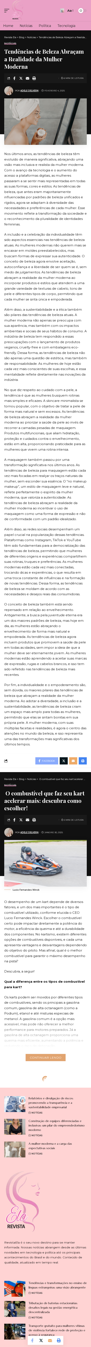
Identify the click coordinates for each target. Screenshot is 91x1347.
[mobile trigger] (7, 10)
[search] (62, 10)
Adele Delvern (29, 90)
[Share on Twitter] (21, 78)
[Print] (34, 78)
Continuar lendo (45, 1057)
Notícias (10, 43)
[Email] (27, 78)
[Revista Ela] (17, 10)
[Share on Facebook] (14, 78)
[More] (41, 1122)
